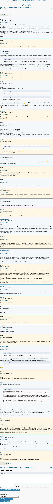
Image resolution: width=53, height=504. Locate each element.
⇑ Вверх (51, 467)
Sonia (1, 382)
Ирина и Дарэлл (4, 219)
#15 (1, 220)
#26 (1, 373)
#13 (1, 201)
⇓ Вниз (51, 8)
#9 (0, 157)
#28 (1, 420)
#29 (1, 437)
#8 (0, 141)
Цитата (6, 22)
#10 (1, 168)
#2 (0, 42)
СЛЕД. (9, 15)
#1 (0, 20)
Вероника (3, 419)
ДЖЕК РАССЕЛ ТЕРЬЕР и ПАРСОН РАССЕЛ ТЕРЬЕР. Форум (26, 0)
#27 (1, 384)
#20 (1, 298)
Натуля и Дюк (4, 326)
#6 (0, 112)
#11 (1, 181)
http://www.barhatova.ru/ (5, 302)
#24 (1, 337)
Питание (2, 8)
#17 (1, 252)
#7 (0, 124)
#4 (0, 73)
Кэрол (2, 50)
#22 (1, 318)
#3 (0, 51)
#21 (1, 308)
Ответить (2, 22)
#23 (1, 327)
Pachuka (2, 236)
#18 (1, 266)
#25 (1, 348)
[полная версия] (26, 5)
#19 (1, 287)
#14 (1, 211)
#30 (1, 454)
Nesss (2, 209)
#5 (0, 83)
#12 (1, 190)
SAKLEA (2, 111)
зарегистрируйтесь (43, 487)
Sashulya (2, 81)
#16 (1, 238)
